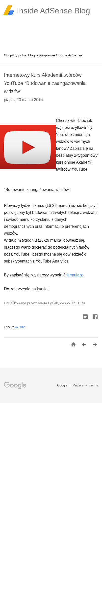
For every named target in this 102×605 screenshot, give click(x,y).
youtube (20, 327)
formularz (74, 275)
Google (62, 385)
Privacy (79, 385)
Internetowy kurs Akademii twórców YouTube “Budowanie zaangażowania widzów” (45, 83)
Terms (93, 385)
